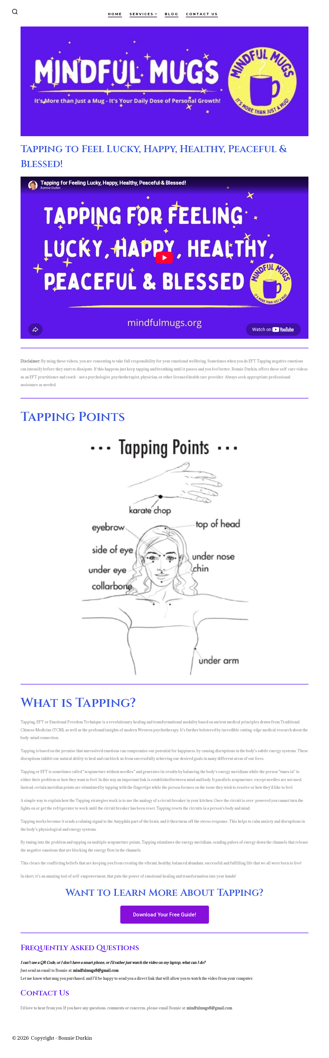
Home (115, 14)
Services (142, 14)
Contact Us (202, 14)
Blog (171, 14)
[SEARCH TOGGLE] (15, 11)
